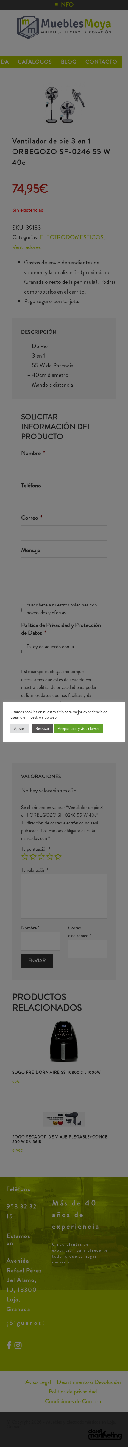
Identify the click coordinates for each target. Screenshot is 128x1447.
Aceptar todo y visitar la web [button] (78, 728)
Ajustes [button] (19, 728)
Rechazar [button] (42, 728)
